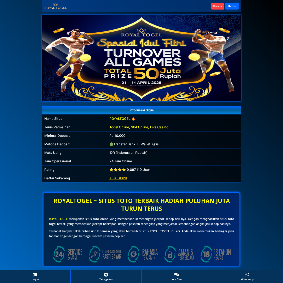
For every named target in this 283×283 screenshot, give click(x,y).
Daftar (232, 6)
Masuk (217, 6)
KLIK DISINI (118, 178)
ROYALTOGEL (58, 219)
